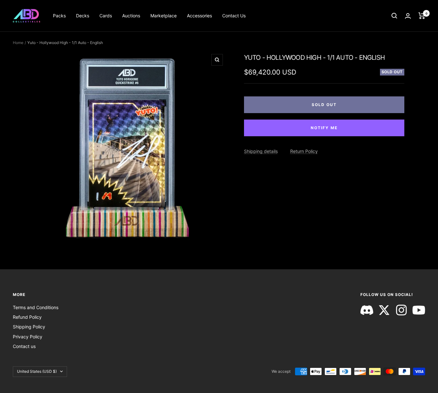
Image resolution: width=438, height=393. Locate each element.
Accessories (199, 15)
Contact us (24, 346)
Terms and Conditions (35, 307)
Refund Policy (27, 317)
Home (18, 42)
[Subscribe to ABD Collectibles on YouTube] (418, 310)
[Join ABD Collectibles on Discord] (366, 310)
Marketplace (163, 15)
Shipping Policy (29, 326)
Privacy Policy (27, 336)
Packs (59, 15)
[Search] (394, 16)
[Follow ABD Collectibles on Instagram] (401, 310)
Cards (105, 15)
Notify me (324, 127)
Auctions (131, 15)
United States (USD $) (37, 371)
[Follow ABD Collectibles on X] (384, 310)
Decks (82, 15)
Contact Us (234, 15)
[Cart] (421, 16)
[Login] (408, 16)
